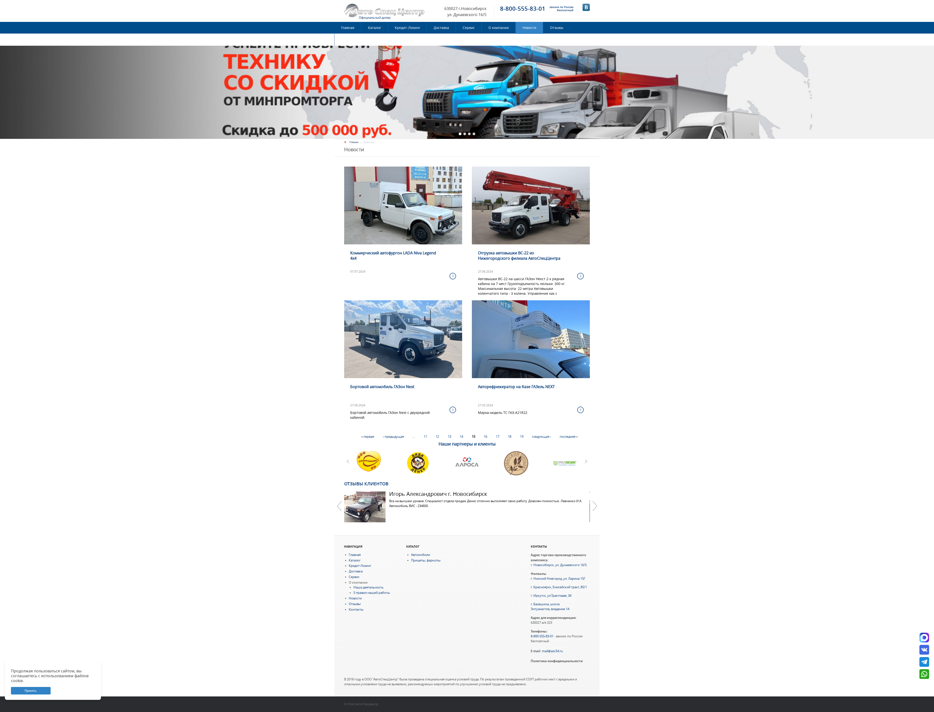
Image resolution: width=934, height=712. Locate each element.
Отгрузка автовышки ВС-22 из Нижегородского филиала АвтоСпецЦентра (519, 255)
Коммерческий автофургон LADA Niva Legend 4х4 (393, 255)
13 (449, 436)
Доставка (441, 28)
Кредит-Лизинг (407, 28)
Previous (339, 506)
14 (461, 436)
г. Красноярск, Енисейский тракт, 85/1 (559, 587)
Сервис (469, 28)
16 (485, 436)
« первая (367, 436)
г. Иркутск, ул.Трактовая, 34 (551, 596)
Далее (595, 506)
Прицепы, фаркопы (425, 560)
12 (437, 436)
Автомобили (420, 555)
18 (509, 436)
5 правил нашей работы (371, 593)
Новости (529, 28)
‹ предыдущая (393, 436)
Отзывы (556, 28)
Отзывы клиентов (366, 484)
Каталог (374, 28)
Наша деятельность (368, 587)
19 (521, 436)
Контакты (349, 39)
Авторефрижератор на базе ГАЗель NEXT (516, 386)
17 (497, 436)
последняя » (569, 436)
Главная (347, 28)
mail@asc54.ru (552, 651)
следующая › (541, 436)
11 (425, 436)
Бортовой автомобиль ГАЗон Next (382, 386)
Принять (31, 691)
